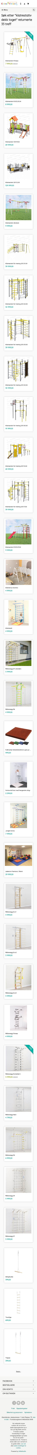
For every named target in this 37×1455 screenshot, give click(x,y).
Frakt (13, 1408)
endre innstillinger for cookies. (20, 1447)
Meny (5, 10)
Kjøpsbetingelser (22, 1408)
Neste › (18, 1371)
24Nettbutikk (22, 1451)
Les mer (23, 1444)
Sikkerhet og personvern (15, 1412)
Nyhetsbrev (28, 1412)
